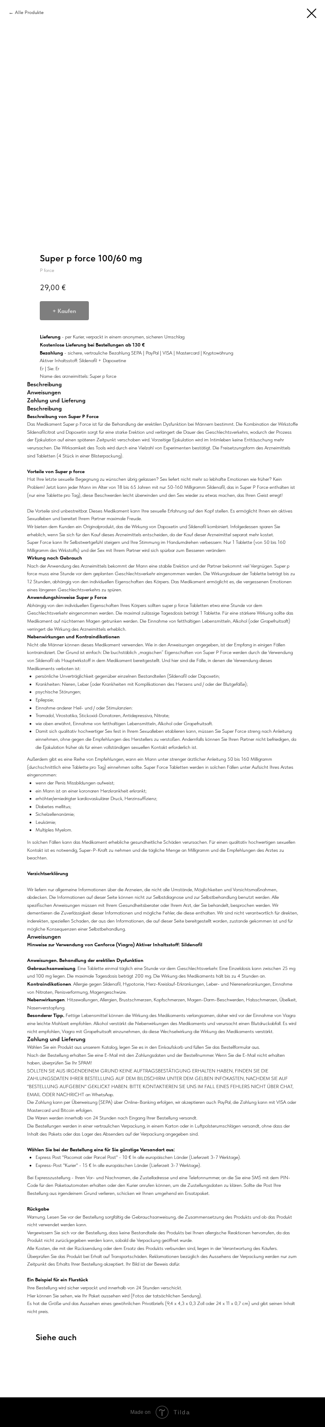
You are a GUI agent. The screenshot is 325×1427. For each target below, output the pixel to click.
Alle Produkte (29, 12)
